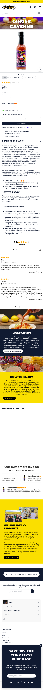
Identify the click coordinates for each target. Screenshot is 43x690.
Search (4, 635)
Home (4, 633)
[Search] (39, 13)
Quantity (5, 92)
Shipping (4, 114)
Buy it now (21, 123)
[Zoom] (40, 69)
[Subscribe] (34, 676)
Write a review (19, 250)
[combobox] (21, 13)
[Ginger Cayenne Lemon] (15, 434)
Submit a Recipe (7, 643)
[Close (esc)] (40, 645)
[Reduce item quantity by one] (3, 96)
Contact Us (5, 638)
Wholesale (5, 640)
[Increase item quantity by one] (10, 96)
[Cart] (35, 7)
